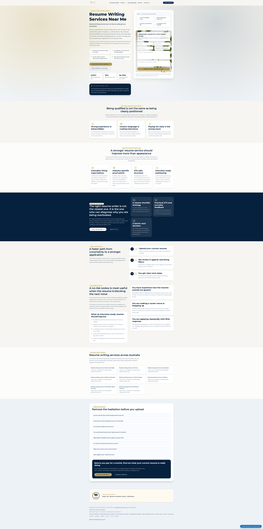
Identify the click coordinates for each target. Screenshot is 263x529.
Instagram (97, 516)
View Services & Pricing (100, 68)
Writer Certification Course (148, 514)
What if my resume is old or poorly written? (105, 449)
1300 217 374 (114, 229)
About (165, 514)
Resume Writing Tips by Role (122, 514)
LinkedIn (102, 516)
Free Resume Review (114, 2)
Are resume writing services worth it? (104, 426)
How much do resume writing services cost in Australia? (108, 421)
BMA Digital (102, 519)
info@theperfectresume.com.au (122, 507)
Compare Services (121, 474)
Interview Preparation (94, 514)
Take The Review (97, 229)
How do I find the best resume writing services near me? (109, 415)
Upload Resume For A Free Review (250, 526)
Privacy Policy (171, 514)
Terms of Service (159, 514)
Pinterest (116, 516)
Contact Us (146, 2)
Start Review (168, 2)
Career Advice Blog (131, 2)
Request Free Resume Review (154, 69)
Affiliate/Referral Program (135, 514)
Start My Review (102, 474)
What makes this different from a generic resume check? (109, 438)
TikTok (111, 516)
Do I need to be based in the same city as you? (106, 443)
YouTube (107, 516)
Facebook (91, 516)
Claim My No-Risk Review (100, 64)
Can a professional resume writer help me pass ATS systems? (110, 432)
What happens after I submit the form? (104, 454)
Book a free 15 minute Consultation (97, 509)
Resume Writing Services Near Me (107, 514)
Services (122, 2)
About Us (140, 2)
